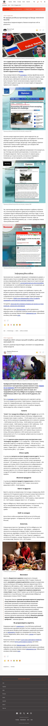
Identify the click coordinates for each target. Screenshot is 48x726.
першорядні (11, 632)
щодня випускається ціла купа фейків (32, 283)
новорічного (20, 626)
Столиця (19, 1)
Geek (31, 719)
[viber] (31, 713)
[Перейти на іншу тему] (37, 1)
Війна (14, 1)
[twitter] (24, 713)
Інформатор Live (31, 313)
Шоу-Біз (28, 1)
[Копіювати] (43, 30)
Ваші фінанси (23, 719)
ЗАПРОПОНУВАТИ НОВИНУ (24, 678)
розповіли (23, 75)
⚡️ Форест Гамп (28, 9)
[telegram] (27, 713)
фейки (21, 71)
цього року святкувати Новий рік (31, 640)
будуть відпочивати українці (23, 642)
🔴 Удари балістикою (39, 9)
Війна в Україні (24, 330)
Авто (28, 719)
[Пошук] (41, 1)
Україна (10, 1)
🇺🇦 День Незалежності (16, 9)
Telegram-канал (21, 309)
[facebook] (17, 713)
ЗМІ (4, 330)
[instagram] (20, 713)
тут (18, 315)
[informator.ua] (4, 1)
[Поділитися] (40, 30)
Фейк (17, 330)
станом (31, 634)
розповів (11, 399)
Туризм (12, 666)
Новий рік (6, 666)
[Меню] (45, 1)
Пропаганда (10, 330)
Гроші (23, 1)
